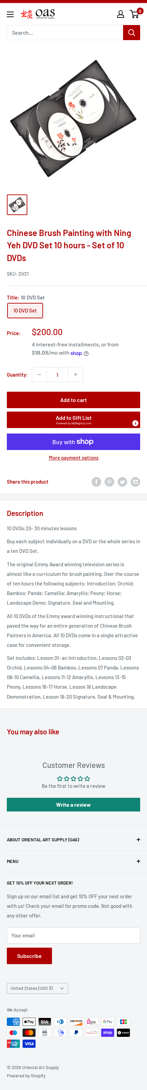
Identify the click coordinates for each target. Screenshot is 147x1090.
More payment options (73, 457)
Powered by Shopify (26, 1075)
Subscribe (29, 955)
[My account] (120, 14)
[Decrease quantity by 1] (39, 374)
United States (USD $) (32, 988)
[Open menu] (10, 14)
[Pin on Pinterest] (109, 481)
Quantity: (17, 374)
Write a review (73, 804)
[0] (134, 14)
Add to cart (73, 399)
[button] (73, 420)
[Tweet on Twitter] (122, 481)
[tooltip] (135, 423)
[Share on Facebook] (96, 481)
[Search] (131, 32)
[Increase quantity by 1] (75, 374)
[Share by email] (135, 481)
